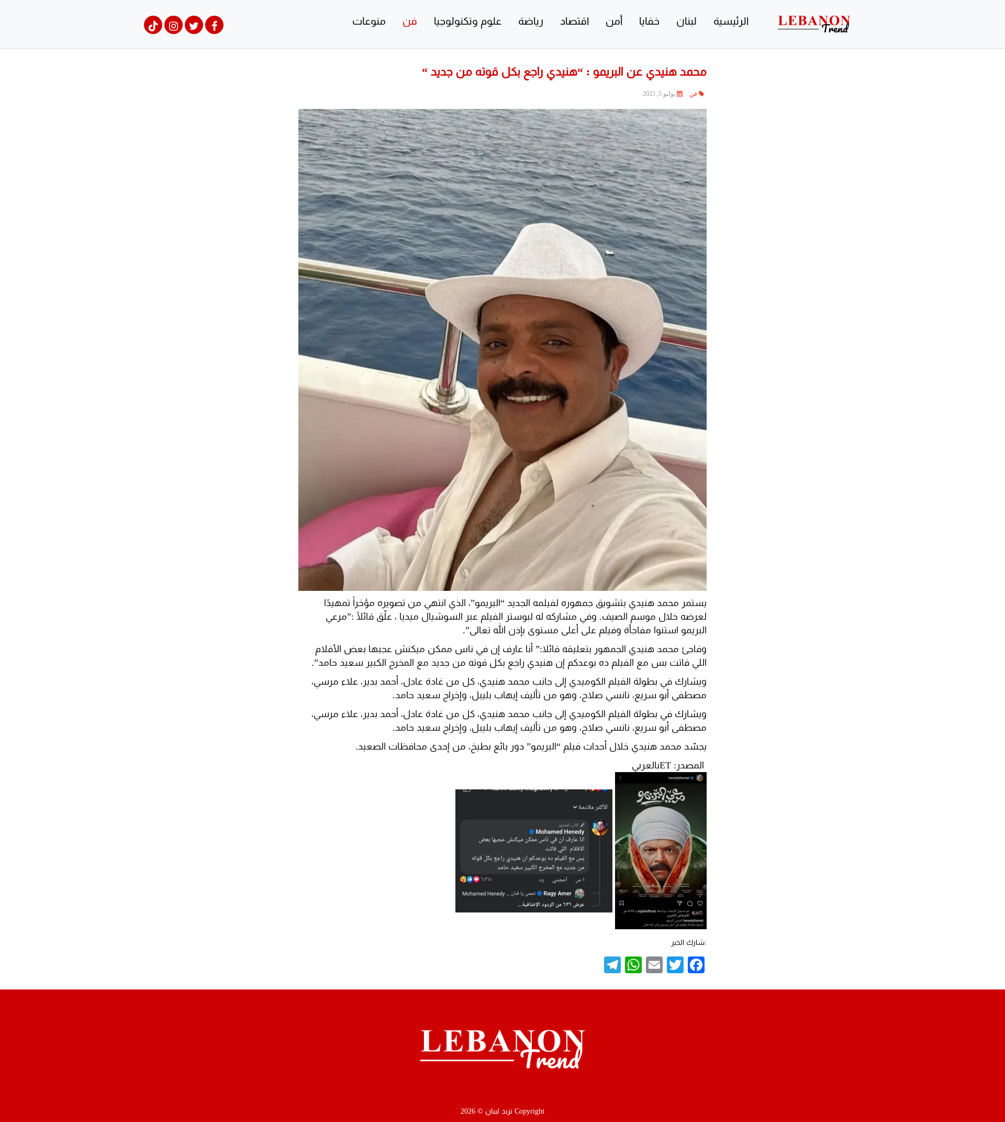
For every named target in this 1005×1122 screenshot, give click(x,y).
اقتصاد (574, 21)
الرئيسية (731, 21)
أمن (614, 21)
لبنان (686, 21)
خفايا (649, 21)
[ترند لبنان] (814, 23)
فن (410, 21)
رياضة (530, 21)
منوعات (369, 21)
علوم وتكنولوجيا (467, 21)
